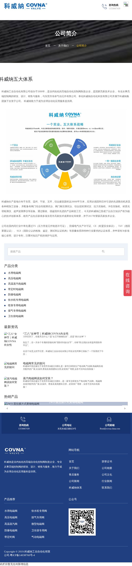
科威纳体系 (75, 487)
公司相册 (107, 468)
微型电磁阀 (37, 524)
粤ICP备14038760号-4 (22, 555)
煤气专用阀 (37, 517)
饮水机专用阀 (39, 510)
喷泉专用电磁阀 (17, 305)
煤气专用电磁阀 (17, 310)
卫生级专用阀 (39, 530)
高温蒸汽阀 (10, 524)
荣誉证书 (107, 461)
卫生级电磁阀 (16, 316)
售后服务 (74, 474)
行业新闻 (107, 481)
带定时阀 (9, 537)
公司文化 (107, 474)
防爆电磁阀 (14, 294)
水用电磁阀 (14, 272)
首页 (47, 45)
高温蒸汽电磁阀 (17, 283)
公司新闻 (74, 481)
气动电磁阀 (37, 537)
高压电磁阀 (14, 278)
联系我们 (107, 487)
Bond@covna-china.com (110, 429)
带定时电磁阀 (16, 289)
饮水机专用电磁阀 (18, 299)
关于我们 (63, 45)
